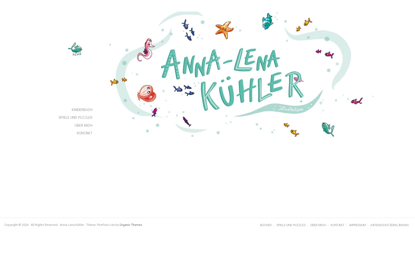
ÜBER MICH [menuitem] (83, 126)
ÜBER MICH (318, 225)
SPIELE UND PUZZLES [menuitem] (75, 118)
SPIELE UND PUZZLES (290, 225)
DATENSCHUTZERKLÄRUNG (390, 225)
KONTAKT (337, 225)
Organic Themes (131, 225)
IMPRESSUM (357, 225)
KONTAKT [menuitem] (84, 133)
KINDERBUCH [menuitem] (82, 110)
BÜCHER (266, 225)
